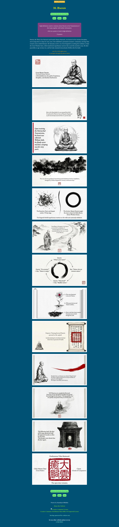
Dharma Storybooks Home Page (59, 14)
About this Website (59, 506)
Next (64, 18)
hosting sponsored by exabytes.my (60, 515)
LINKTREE (59, 522)
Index (59, 18)
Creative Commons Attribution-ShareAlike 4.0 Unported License (59, 511)
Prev (54, 18)
